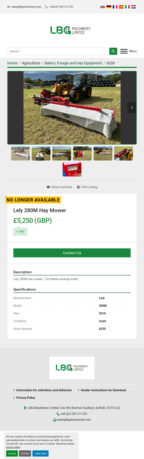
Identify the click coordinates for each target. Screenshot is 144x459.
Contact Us (72, 253)
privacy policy (13, 447)
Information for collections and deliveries (44, 390)
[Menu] (124, 51)
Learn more (40, 453)
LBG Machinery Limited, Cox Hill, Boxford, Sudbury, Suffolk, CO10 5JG (74, 408)
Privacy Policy (25, 397)
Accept (12, 453)
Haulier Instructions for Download (103, 390)
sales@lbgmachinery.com (26, 6)
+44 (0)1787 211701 (62, 6)
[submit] (113, 51)
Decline (25, 453)
